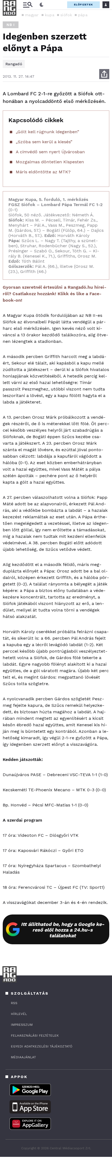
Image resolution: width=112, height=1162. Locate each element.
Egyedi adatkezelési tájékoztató (41, 1046)
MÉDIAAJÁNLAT (23, 1057)
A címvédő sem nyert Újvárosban (50, 151)
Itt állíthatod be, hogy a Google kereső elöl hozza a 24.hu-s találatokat (62, 929)
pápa (83, 15)
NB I (11, 25)
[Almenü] (27, 4)
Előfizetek (83, 4)
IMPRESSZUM (22, 1025)
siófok (66, 15)
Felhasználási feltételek (35, 1035)
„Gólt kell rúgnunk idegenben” (47, 131)
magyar (32, 15)
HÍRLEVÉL (19, 1014)
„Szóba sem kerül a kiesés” (44, 141)
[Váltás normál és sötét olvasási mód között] (41, 5)
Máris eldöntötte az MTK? (43, 171)
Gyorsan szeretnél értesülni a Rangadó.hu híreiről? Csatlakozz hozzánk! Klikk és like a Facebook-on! (54, 294)
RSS (14, 1003)
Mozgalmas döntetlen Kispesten (50, 161)
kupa (49, 15)
